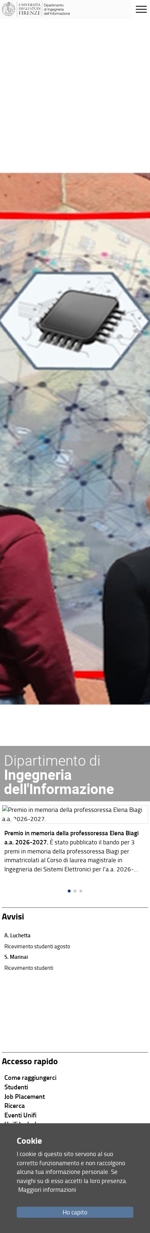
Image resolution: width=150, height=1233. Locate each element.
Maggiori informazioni (47, 1189)
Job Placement (24, 1096)
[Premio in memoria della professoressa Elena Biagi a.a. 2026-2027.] (75, 840)
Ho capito (75, 1212)
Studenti (16, 1087)
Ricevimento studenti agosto (37, 946)
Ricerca (14, 1105)
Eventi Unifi (20, 1115)
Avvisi (13, 916)
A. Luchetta (17, 935)
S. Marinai (16, 957)
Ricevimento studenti (28, 968)
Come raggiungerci (30, 1077)
